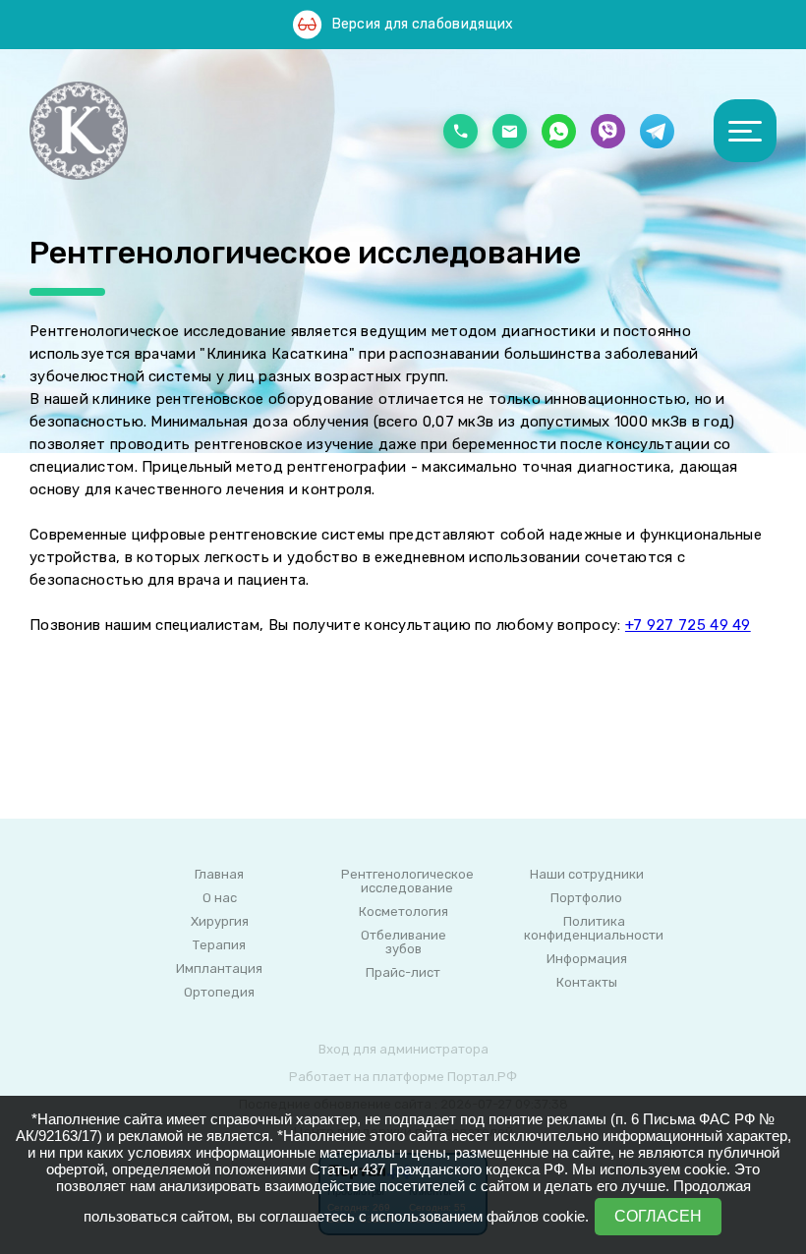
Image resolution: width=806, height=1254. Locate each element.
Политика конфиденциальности (593, 928)
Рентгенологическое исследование (407, 881)
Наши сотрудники (587, 875)
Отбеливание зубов (403, 942)
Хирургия (220, 922)
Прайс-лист (403, 973)
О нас (219, 898)
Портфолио (586, 898)
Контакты (586, 983)
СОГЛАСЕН (658, 1216)
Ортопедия (219, 992)
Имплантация (219, 969)
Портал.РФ (482, 1076)
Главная (219, 875)
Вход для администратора (403, 1049)
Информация (587, 959)
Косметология (403, 912)
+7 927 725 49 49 (688, 625)
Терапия (219, 945)
